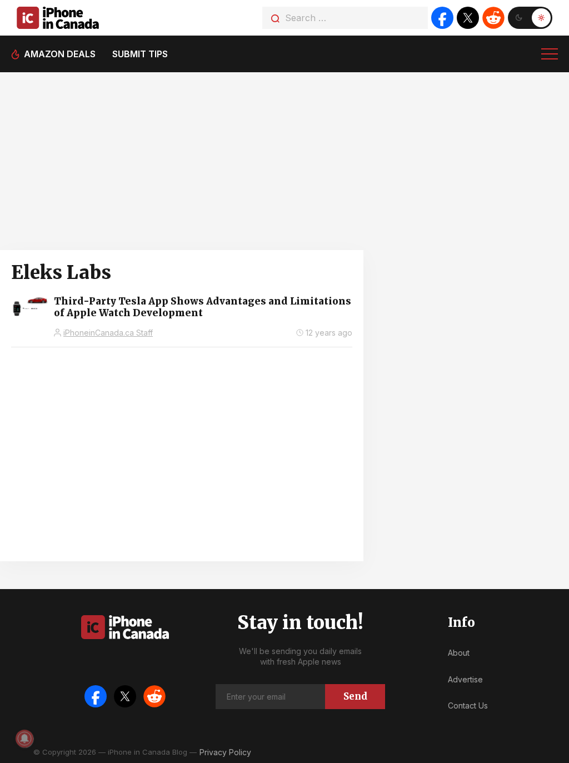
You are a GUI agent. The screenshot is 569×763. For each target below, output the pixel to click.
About (459, 652)
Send (355, 696)
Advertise (465, 679)
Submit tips (140, 53)
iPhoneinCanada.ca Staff (108, 332)
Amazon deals (60, 53)
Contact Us (468, 705)
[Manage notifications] (24, 738)
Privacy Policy (225, 752)
